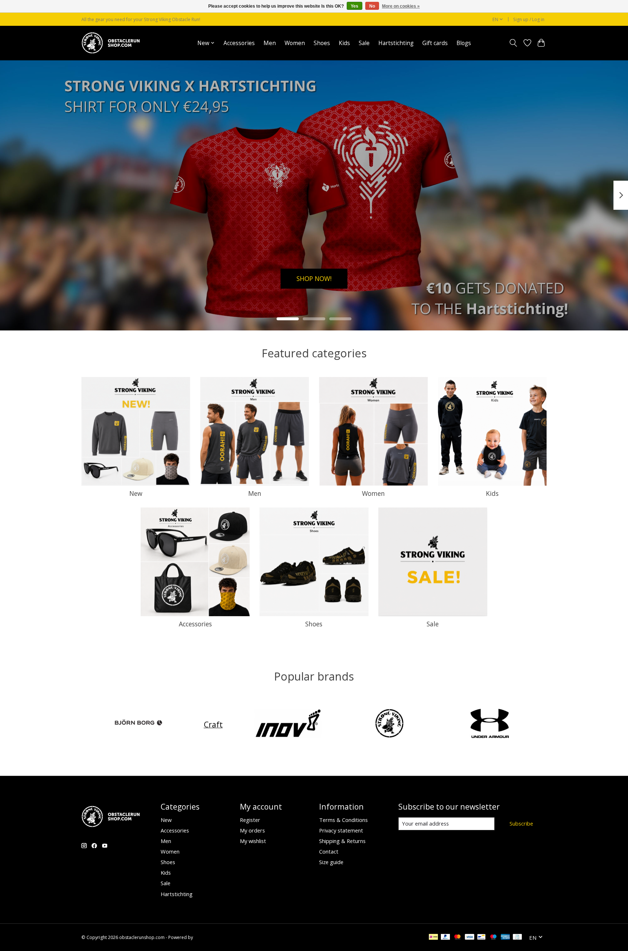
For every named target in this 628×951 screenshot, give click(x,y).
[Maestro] (493, 937)
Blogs (463, 43)
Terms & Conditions (343, 819)
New (135, 493)
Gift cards (435, 43)
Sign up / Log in (528, 19)
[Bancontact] (481, 937)
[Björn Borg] (138, 724)
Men (269, 43)
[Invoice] (517, 937)
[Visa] (469, 937)
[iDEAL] (433, 937)
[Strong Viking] (388, 724)
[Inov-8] (288, 724)
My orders (252, 830)
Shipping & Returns (342, 840)
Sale (364, 43)
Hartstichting (396, 43)
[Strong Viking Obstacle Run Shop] (110, 42)
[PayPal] (445, 937)
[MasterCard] (457, 937)
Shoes (322, 43)
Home (181, 43)
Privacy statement (341, 830)
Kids (344, 43)
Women (295, 43)
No (372, 6)
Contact (328, 851)
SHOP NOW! (314, 278)
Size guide (331, 862)
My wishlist (253, 840)
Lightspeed (205, 937)
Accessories (239, 43)
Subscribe (521, 823)
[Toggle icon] (513, 42)
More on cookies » (401, 6)
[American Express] (505, 937)
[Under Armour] (489, 724)
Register (250, 819)
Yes (354, 6)
